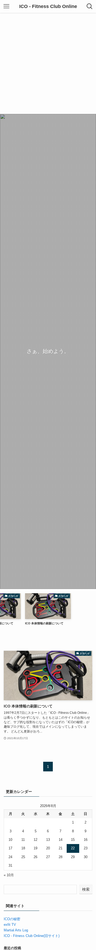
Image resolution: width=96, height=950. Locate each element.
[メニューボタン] (6, 6)
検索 (86, 889)
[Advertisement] (48, 63)
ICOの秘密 (12, 919)
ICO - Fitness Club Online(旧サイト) (31, 936)
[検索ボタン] (89, 6)
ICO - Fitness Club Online (48, 6)
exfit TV (10, 925)
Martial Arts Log (16, 930)
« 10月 (9, 875)
